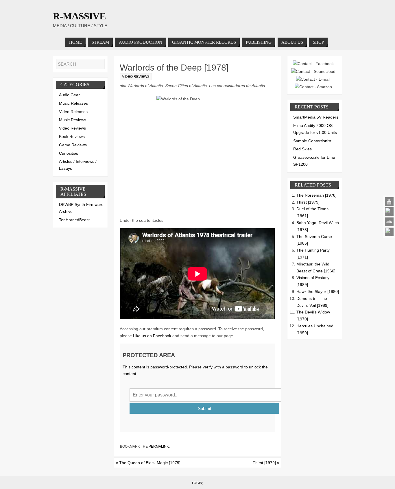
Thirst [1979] (266, 462)
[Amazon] (389, 232)
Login (197, 483)
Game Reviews (73, 145)
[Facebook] (389, 211)
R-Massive (79, 16)
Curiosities (68, 153)
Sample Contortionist (312, 141)
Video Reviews (135, 77)
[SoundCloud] (389, 221)
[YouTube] (389, 201)
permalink (159, 446)
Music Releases (73, 103)
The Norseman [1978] (316, 195)
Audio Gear (69, 95)
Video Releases (73, 111)
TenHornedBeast (74, 219)
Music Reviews (72, 119)
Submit (204, 408)
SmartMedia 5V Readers (315, 117)
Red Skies (302, 149)
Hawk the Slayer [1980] (317, 291)
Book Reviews (72, 136)
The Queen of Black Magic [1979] (148, 462)
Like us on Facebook (152, 335)
